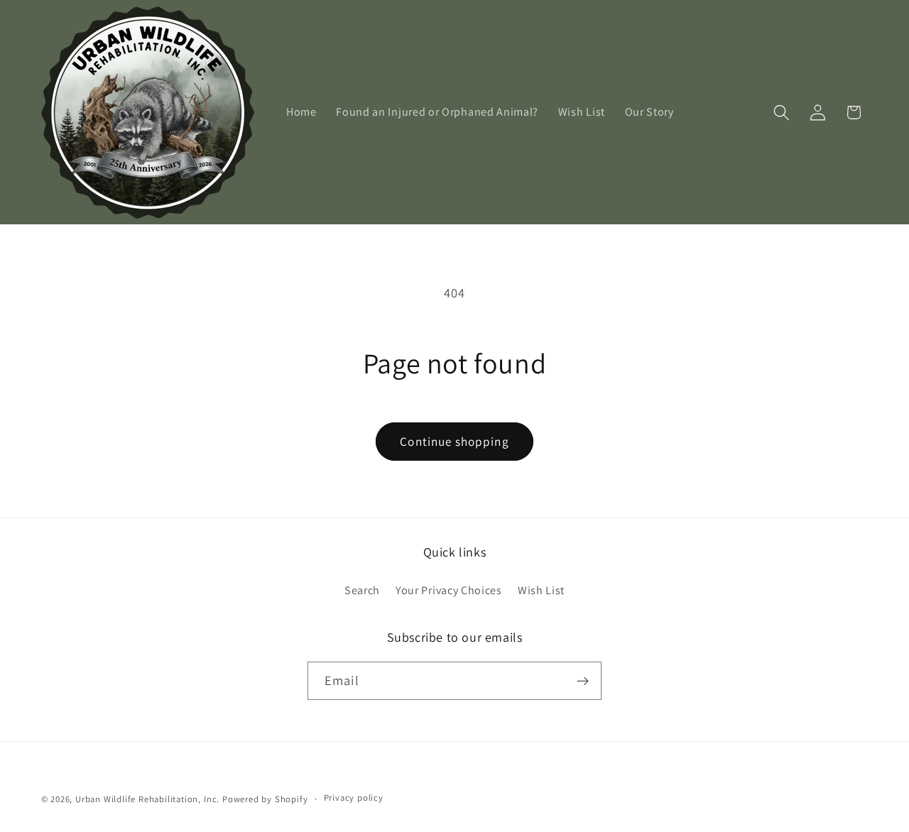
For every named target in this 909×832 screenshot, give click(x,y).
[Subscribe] (583, 681)
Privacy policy (353, 798)
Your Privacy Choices (449, 590)
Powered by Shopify (265, 799)
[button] (781, 112)
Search (362, 590)
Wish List (541, 590)
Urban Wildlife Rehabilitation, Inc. (147, 799)
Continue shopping (454, 441)
